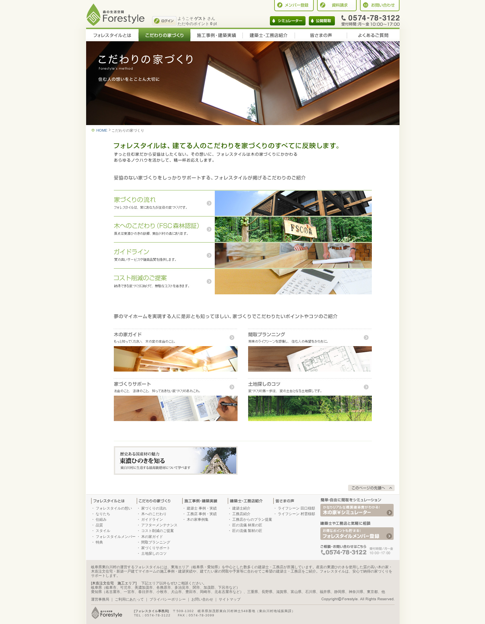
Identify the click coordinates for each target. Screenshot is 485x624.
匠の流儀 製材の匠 (247, 531)
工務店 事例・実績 (202, 514)
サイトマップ (230, 599)
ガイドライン (152, 519)
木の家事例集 (198, 519)
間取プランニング (155, 542)
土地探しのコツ (154, 553)
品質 (99, 525)
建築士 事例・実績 (202, 508)
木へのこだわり (154, 514)
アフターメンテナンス (159, 525)
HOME (101, 130)
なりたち (103, 514)
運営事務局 (100, 599)
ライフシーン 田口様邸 (296, 508)
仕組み (101, 519)
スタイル (103, 531)
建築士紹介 (241, 508)
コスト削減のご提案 (157, 531)
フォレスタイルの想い (114, 508)
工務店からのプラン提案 (252, 519)
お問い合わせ (202, 599)
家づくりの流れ (154, 508)
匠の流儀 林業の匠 (247, 525)
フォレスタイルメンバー (116, 537)
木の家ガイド (152, 537)
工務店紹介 (241, 514)
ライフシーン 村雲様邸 (296, 514)
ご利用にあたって (129, 599)
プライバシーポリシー (167, 599)
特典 (99, 542)
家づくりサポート (155, 548)
